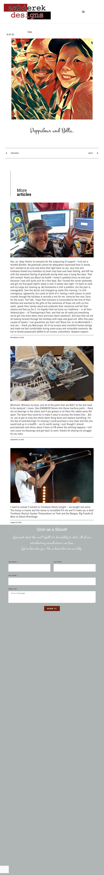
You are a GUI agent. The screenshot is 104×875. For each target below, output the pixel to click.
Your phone (58, 562)
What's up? (12, 589)
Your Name (12, 562)
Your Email (12, 575)
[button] (83, 11)
